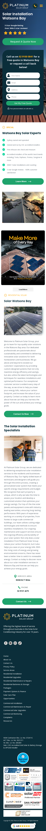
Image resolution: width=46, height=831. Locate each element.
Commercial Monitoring (12, 714)
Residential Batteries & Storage (16, 684)
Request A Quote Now (23, 41)
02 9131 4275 (23, 591)
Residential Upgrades (12, 677)
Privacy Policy (9, 666)
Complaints (7, 717)
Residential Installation (12, 673)
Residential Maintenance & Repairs (17, 681)
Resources (7, 721)
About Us (7, 659)
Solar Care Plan (9, 695)
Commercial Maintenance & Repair (17, 707)
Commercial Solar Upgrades (14, 710)
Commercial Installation (12, 703)
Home (5, 656)
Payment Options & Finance (14, 691)
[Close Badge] (34, 824)
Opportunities (9, 698)
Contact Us (7, 663)
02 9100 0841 (26, 56)
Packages (7, 688)
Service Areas (9, 670)
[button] (41, 5)
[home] (14, 6)
